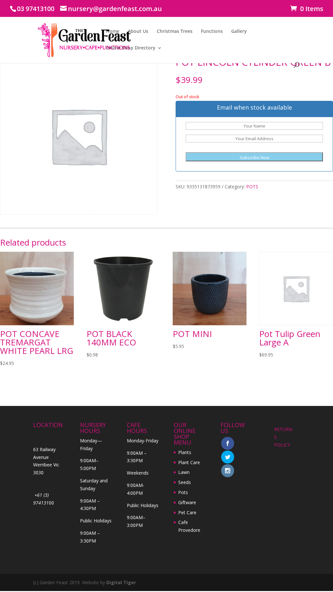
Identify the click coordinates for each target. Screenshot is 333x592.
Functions (212, 31)
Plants (184, 452)
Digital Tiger (121, 582)
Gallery (239, 31)
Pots (183, 492)
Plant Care (189, 462)
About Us (138, 31)
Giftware (187, 502)
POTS (252, 186)
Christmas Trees (175, 31)
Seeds (184, 482)
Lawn (184, 472)
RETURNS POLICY (283, 437)
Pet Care (187, 512)
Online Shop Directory (130, 48)
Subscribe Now (254, 157)
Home (112, 31)
